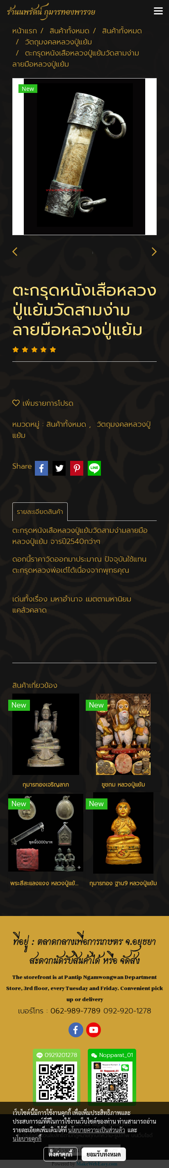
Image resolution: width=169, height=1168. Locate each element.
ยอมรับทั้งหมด (104, 1154)
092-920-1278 (127, 1011)
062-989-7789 (75, 1011)
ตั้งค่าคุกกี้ (60, 1154)
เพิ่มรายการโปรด (46, 403)
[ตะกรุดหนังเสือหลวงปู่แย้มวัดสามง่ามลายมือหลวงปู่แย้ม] (84, 157)
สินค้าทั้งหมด (67, 424)
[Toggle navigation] (158, 11)
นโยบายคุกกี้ (27, 1138)
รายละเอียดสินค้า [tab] (40, 512)
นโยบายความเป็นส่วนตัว (96, 1129)
